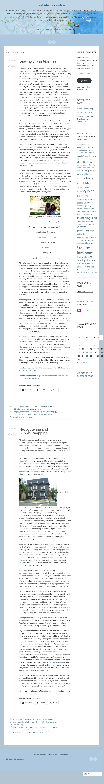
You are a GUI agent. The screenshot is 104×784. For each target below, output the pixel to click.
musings (34, 722)
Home (38, 29)
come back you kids (28, 412)
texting (89, 243)
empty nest (42, 406)
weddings (80, 272)
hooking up (51, 412)
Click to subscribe (86, 52)
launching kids (27, 414)
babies (86, 162)
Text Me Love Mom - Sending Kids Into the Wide (87, 260)
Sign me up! (84, 81)
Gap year (88, 202)
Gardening (81, 206)
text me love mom (25, 417)
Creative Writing (83, 187)
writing (20, 725)
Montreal (14, 417)
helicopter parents (22, 730)
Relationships (83, 237)
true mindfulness (36, 409)
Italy (94, 211)
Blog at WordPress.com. (15, 759)
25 (87, 356)
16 (79, 352)
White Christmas (90, 272)
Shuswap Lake (82, 240)
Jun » (84, 363)
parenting (24, 409)
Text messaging (82, 270)
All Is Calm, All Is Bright (86, 112)
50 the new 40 (19, 406)
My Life (17, 409)
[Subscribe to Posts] (79, 310)
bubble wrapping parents (23, 727)
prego (92, 230)
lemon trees (81, 221)
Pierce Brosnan (29, 181)
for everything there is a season (86, 199)
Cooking (93, 184)
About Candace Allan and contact (58, 29)
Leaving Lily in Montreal (38, 61)
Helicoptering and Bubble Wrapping (33, 431)
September (93, 237)
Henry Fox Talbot (59, 289)
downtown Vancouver (57, 662)
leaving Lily (38, 414)
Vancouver (46, 732)
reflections (51, 722)
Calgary (16, 412)
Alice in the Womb (90, 156)
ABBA (54, 179)
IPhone (89, 211)
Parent (88, 227)
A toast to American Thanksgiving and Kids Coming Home (86, 119)
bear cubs (87, 165)
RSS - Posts (85, 310)
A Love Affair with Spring (87, 109)
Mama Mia (48, 414)
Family (82, 195)
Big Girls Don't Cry (87, 167)
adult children (31, 406)
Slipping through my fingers (45, 237)
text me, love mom (12, 62)
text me (13, 725)
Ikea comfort (15, 414)
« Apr (79, 363)
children (28, 719)
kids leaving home (84, 214)
